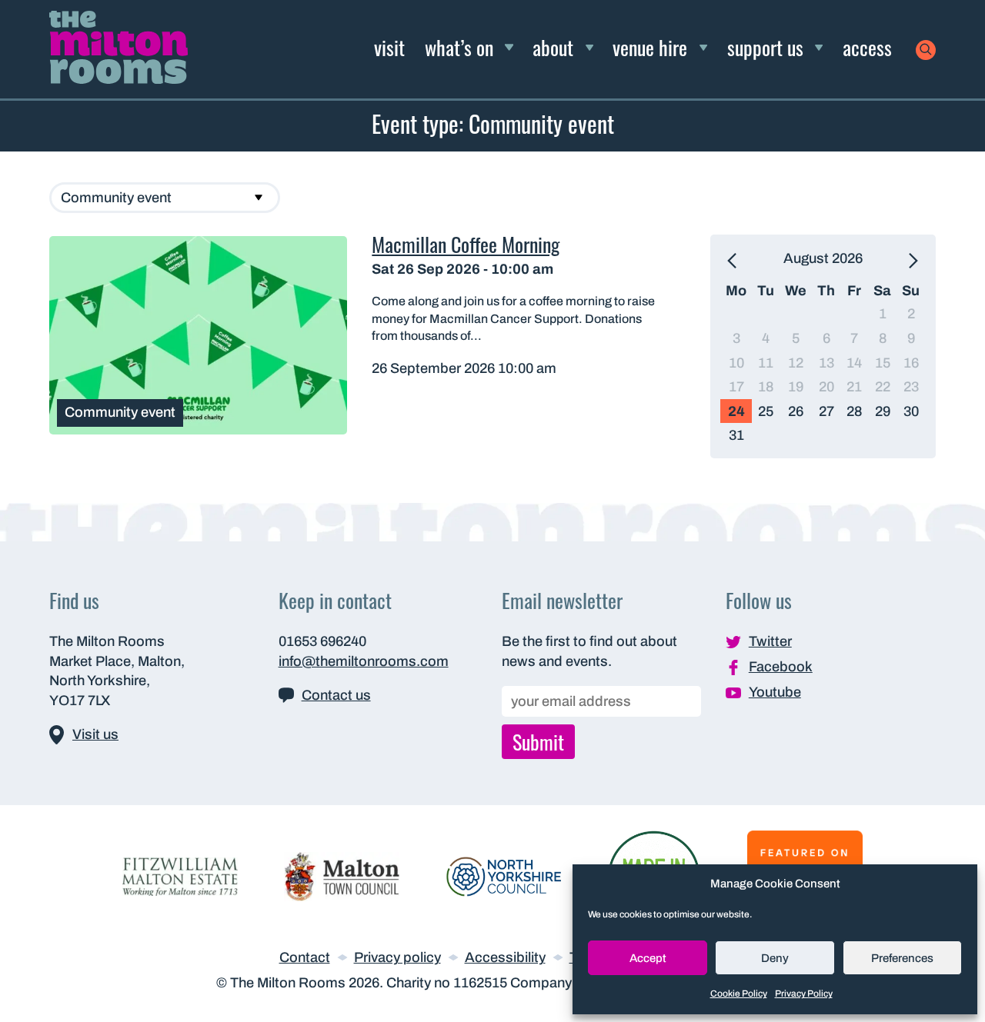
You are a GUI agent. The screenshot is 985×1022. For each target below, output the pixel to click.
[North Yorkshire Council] (504, 876)
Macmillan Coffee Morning (465, 243)
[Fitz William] (180, 876)
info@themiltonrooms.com (364, 661)
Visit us (95, 734)
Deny (775, 958)
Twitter (770, 641)
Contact (304, 957)
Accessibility (505, 957)
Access (867, 47)
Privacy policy (397, 957)
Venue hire (650, 47)
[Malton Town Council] (341, 876)
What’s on (459, 47)
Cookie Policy (738, 993)
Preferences (902, 958)
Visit (389, 47)
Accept (647, 958)
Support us (765, 47)
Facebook (781, 666)
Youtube (775, 692)
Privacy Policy (804, 993)
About (553, 47)
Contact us (336, 695)
